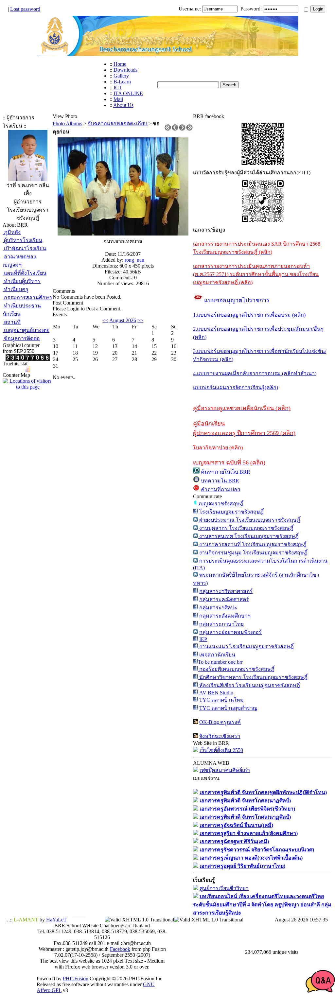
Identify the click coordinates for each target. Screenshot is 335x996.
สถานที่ (12, 322)
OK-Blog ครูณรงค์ (220, 722)
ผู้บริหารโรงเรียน (22, 240)
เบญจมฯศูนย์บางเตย (26, 330)
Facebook (120, 949)
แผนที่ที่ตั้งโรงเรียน (24, 273)
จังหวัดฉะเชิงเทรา (219, 736)
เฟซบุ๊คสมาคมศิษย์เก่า (225, 770)
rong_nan (134, 260)
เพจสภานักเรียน (216, 654)
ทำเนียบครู (15, 289)
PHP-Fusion (75, 978)
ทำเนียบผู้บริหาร (22, 281)
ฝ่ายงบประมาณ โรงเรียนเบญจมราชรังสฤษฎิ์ (249, 520)
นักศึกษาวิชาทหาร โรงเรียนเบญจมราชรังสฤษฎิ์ (253, 677)
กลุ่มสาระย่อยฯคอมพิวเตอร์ (230, 632)
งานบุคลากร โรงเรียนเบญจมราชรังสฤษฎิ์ (245, 528)
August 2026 (122, 320)
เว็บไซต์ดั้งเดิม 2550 (221, 750)
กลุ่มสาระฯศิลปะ (218, 607)
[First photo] (167, 129)
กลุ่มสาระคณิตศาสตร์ (224, 599)
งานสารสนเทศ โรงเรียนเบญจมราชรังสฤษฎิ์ (248, 536)
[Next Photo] (182, 129)
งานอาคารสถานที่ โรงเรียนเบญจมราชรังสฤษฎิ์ (252, 544)
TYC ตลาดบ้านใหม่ (221, 700)
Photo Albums (67, 123)
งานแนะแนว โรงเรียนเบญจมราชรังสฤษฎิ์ (246, 646)
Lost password (25, 9)
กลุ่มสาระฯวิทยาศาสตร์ (226, 591)
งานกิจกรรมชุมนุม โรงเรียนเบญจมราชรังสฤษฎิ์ (253, 552)
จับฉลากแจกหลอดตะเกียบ (117, 123)
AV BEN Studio (215, 692)
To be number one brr (220, 662)
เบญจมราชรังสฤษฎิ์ (221, 503)
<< (105, 320)
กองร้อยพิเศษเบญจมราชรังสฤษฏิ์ (236, 669)
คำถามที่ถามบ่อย (220, 489)
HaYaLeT (57, 919)
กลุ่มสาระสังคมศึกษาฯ (225, 616)
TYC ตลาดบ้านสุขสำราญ (228, 708)
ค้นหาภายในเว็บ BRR (225, 472)
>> (140, 320)
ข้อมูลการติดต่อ (21, 338)
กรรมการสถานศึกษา (27, 297)
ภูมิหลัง (12, 232)
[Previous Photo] (175, 129)
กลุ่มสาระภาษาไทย (221, 624)
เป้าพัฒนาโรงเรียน (24, 248)
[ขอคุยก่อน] (123, 233)
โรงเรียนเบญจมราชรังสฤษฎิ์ (231, 512)
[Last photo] (189, 129)
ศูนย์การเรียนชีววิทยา (224, 888)
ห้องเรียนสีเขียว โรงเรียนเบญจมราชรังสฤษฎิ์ (249, 685)
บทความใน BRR (220, 480)
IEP (203, 639)
